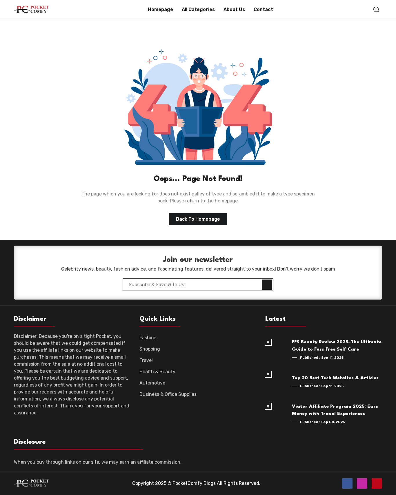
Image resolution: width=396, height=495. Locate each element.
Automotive (152, 383)
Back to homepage (198, 219)
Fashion (148, 337)
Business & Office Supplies (168, 394)
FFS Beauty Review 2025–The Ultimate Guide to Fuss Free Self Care (337, 346)
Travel (146, 360)
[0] (276, 350)
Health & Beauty (157, 371)
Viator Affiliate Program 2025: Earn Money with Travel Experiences (335, 410)
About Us (234, 9)
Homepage (160, 9)
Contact (263, 9)
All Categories (198, 9)
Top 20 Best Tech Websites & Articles (335, 378)
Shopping (149, 349)
